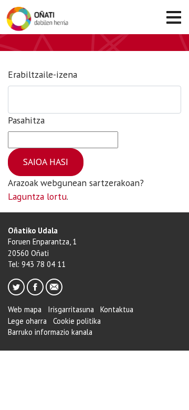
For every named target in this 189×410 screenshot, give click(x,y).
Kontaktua (116, 309)
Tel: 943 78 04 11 (37, 264)
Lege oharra (27, 321)
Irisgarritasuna (71, 309)
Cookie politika (77, 321)
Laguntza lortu (37, 196)
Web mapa (24, 309)
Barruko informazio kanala (50, 332)
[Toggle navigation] (173, 19)
